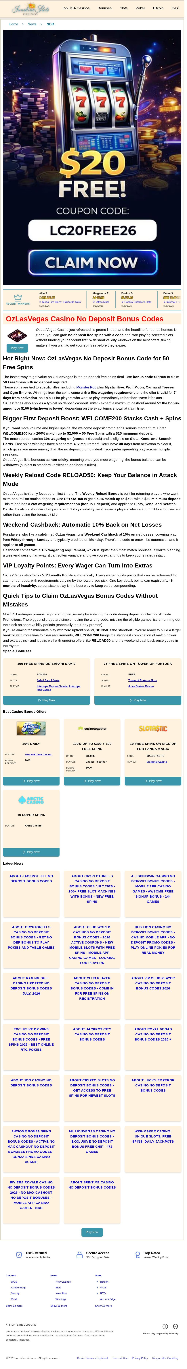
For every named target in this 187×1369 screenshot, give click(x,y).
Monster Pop (86, 387)
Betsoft (104, 1281)
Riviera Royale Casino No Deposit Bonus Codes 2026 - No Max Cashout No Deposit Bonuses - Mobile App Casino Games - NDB (31, 1195)
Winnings (61, 1299)
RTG (103, 1293)
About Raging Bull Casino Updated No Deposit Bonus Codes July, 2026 (31, 985)
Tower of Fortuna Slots (142, 680)
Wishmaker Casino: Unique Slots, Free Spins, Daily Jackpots (153, 1136)
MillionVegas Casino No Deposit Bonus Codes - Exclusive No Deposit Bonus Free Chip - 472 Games (92, 1141)
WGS (14, 1281)
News (32, 24)
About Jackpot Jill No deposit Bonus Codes (31, 878)
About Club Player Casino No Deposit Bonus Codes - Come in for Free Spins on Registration (92, 988)
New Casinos (63, 1281)
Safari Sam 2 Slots (48, 680)
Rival (14, 1299)
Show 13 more (14, 1305)
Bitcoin (158, 8)
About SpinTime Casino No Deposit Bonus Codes (92, 1185)
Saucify (15, 1293)
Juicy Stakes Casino (141, 686)
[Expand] (97, 1282)
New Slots (61, 1293)
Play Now (17, 348)
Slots (124, 8)
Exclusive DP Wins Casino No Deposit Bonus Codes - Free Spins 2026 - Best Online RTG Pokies (31, 1039)
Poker (140, 8)
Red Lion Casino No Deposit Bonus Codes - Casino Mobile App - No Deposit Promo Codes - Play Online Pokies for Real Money (153, 939)
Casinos (11, 1275)
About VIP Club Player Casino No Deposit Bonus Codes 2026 (153, 983)
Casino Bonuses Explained (92, 1358)
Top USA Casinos (76, 8)
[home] (30, 14)
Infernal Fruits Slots (167, 301)
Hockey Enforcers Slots (127, 301)
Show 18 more (103, 1305)
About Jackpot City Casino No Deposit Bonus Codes (92, 1034)
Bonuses (105, 8)
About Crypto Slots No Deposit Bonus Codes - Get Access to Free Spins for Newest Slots (92, 1087)
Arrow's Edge (18, 1287)
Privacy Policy (140, 1358)
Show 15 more (58, 1305)
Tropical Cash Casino (38, 754)
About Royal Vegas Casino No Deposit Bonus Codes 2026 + (153, 1034)
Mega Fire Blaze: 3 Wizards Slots (51, 301)
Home (13, 24)
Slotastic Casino (157, 761)
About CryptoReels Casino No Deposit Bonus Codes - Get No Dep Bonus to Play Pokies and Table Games (31, 937)
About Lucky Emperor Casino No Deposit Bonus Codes (153, 1085)
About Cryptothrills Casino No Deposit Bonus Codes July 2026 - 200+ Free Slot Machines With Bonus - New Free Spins (92, 888)
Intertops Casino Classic (52, 686)
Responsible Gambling (165, 1358)
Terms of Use (120, 1358)
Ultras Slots (91, 301)
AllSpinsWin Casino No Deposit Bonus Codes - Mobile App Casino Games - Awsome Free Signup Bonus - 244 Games (153, 888)
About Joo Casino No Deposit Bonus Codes (31, 1082)
